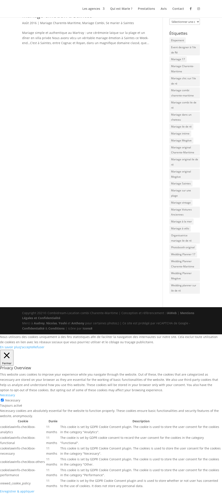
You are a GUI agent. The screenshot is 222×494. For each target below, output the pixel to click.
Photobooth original (183, 247)
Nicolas (51, 323)
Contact (178, 9)
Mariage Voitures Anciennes (181, 212)
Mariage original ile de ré (184, 161)
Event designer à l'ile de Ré (183, 49)
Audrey (39, 323)
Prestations (146, 9)
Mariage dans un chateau (181, 117)
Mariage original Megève (181, 174)
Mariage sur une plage (181, 193)
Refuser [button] (38, 347)
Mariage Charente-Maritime (60, 23)
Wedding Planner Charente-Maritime (182, 263)
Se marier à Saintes (120, 23)
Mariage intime (180, 133)
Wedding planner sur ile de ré (183, 287)
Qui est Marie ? (121, 9)
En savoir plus (10, 347)
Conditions (56, 328)
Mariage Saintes (181, 183)
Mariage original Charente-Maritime (182, 150)
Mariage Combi (93, 23)
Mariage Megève (181, 140)
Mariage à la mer (181, 221)
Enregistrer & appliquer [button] (17, 491)
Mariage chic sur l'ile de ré (183, 80)
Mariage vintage (181, 202)
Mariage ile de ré (181, 126)
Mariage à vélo (180, 228)
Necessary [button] (7, 395)
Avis (164, 9)
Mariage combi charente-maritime (182, 92)
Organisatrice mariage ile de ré (181, 238)
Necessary (12, 400)
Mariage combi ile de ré (183, 105)
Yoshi (63, 323)
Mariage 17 (178, 59)
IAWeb (172, 313)
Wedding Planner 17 (183, 254)
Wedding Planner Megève (181, 275)
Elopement (177, 40)
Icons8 (87, 328)
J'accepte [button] (26, 347)
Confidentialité (33, 328)
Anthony (77, 323)
